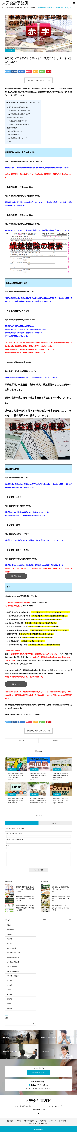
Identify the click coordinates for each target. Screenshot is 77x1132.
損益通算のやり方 (15, 131)
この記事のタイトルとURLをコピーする (38, 80)
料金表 (19, 1121)
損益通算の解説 (16, 576)
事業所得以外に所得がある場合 (19, 114)
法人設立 (9, 985)
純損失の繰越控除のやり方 (17, 121)
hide (39, 102)
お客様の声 (52, 1121)
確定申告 (10, 50)
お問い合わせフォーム (38, 1072)
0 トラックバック (55, 823)
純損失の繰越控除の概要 (14, 117)
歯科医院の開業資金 (13, 976)
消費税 (9, 989)
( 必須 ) (14, 833)
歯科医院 (9, 943)
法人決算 (9, 980)
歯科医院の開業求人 (13, 966)
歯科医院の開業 (11, 948)
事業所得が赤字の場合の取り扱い (17, 107)
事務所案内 (10, 1121)
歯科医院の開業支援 (13, 962)
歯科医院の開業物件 (13, 971)
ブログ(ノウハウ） (64, 1121)
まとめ (8, 141)
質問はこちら (15, 684)
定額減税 (9, 934)
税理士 (9, 1003)
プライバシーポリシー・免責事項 (38, 1123)
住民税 (9, 925)
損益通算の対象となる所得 (17, 138)
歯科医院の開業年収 (13, 957)
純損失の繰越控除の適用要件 (18, 124)
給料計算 (9, 1008)
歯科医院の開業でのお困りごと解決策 (35, 1121)
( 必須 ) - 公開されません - (15, 839)
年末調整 (9, 939)
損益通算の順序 (14, 134)
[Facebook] (38, 1114)
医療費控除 (11, 929)
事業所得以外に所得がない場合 (19, 110)
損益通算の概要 (11, 128)
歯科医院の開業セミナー (14, 953)
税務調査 (9, 999)
